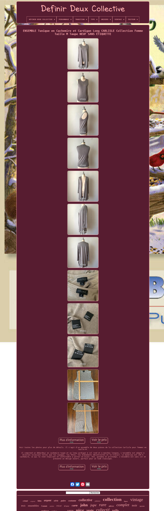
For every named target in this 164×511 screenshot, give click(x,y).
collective (85, 500)
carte (75, 505)
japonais (142, 506)
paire (63, 500)
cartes (52, 506)
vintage (136, 499)
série (56, 500)
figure (126, 501)
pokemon (97, 501)
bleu (39, 501)
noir (134, 505)
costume (72, 500)
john (84, 505)
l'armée (44, 506)
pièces (111, 506)
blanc (66, 506)
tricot (59, 506)
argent (47, 500)
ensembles (33, 505)
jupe (93, 505)
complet (122, 505)
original (32, 501)
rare (102, 504)
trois (23, 505)
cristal (25, 501)
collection (112, 499)
